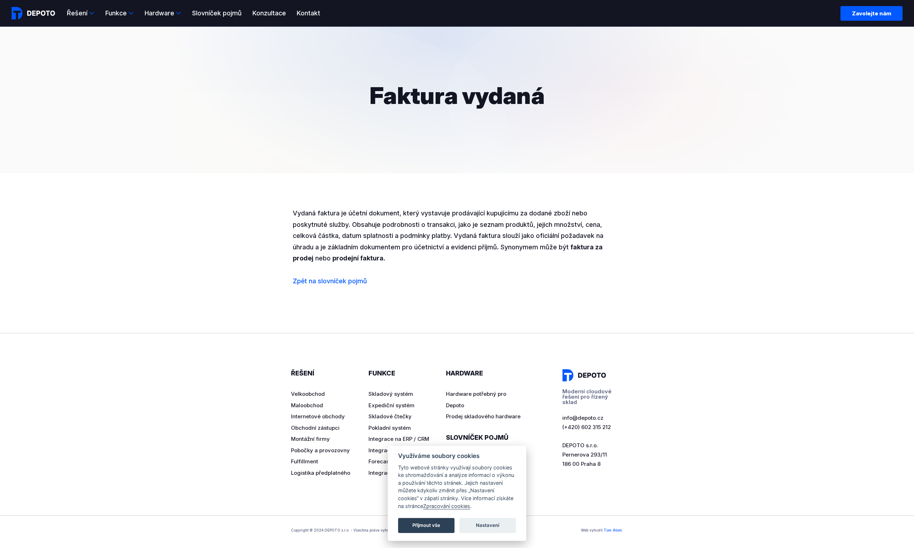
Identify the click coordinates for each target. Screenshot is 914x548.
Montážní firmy (310, 438)
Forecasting (383, 461)
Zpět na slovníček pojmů (330, 281)
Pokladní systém (389, 427)
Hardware (159, 13)
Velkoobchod (308, 393)
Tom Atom (613, 530)
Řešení (77, 13)
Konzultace (269, 13)
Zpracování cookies (446, 506)
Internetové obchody (318, 416)
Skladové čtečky (390, 416)
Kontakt (308, 13)
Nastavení (487, 525)
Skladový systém (390, 393)
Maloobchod (307, 405)
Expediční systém (391, 405)
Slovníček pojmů (217, 13)
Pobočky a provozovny (320, 450)
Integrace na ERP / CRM (398, 438)
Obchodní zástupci (315, 427)
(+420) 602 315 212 (586, 427)
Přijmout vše (426, 525)
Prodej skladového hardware (483, 416)
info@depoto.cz (582, 417)
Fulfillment (304, 461)
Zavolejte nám (871, 13)
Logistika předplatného (320, 472)
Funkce (116, 13)
